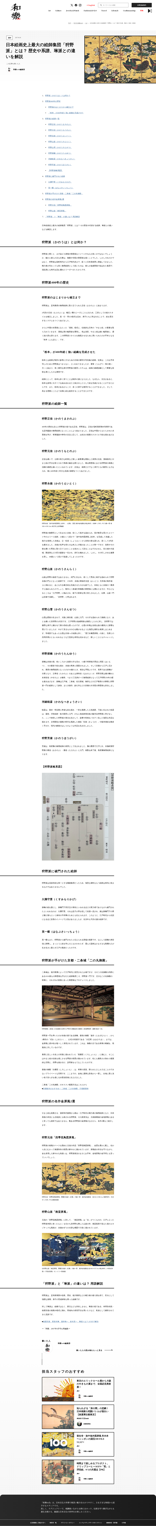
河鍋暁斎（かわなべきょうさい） (61, 159)
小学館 (124, 1523)
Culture (58, 10)
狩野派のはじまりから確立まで (61, 107)
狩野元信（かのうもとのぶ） (60, 130)
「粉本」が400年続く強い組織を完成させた (66, 113)
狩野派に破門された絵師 (55, 176)
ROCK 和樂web (78, 23)
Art (49, 10)
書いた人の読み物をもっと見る (89, 1350)
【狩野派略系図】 (55, 170)
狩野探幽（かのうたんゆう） (60, 153)
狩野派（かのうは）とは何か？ (57, 96)
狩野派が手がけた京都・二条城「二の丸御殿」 (64, 194)
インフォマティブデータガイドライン (90, 1523)
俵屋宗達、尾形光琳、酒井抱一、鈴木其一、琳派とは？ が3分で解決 (70, 1322)
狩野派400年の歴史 (53, 101)
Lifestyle (115, 10)
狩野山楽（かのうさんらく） (60, 142)
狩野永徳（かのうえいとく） (60, 136)
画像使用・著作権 (111, 1523)
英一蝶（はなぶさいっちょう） (61, 188)
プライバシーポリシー (68, 1523)
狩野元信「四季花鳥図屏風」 (60, 205)
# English (91, 5)
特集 (141, 10)
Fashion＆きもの (90, 10)
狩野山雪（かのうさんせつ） (60, 148)
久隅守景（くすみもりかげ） (60, 182)
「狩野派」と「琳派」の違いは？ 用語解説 (62, 217)
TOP (69, 23)
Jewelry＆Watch (72, 10)
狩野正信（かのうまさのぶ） (60, 124)
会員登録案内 (141, 5)
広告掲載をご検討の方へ (37, 1523)
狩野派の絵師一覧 (52, 119)
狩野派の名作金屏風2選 (54, 199)
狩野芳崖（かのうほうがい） (60, 165)
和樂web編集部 (64, 1343)
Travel (104, 10)
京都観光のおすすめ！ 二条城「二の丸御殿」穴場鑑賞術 (66, 1089)
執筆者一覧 (53, 1523)
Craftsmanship (129, 10)
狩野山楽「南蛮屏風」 (57, 211)
